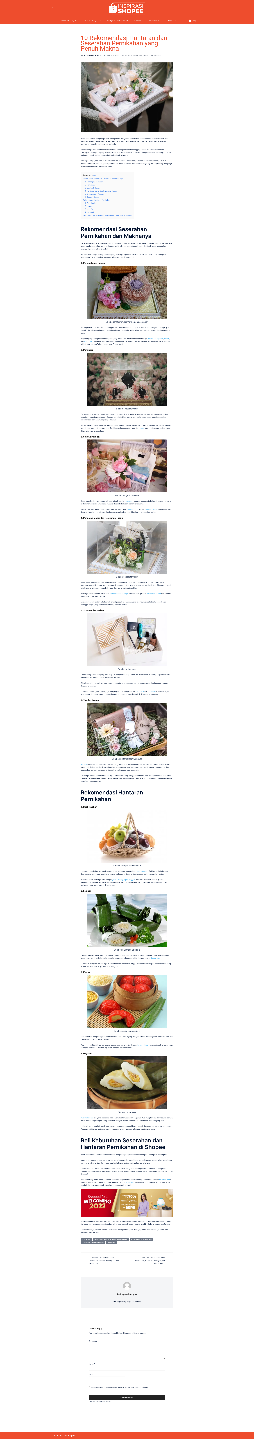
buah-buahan (142, 871)
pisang (120, 879)
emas (142, 428)
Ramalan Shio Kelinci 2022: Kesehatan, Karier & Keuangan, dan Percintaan (104, 1260)
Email (91, 1374)
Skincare (140, 691)
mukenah (152, 338)
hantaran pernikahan (141, 1239)
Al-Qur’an (88, 341)
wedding (111, 1243)
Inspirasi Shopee (92, 56)
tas (108, 775)
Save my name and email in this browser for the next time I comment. (119, 1387)
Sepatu (84, 764)
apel (126, 879)
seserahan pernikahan (93, 1243)
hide (94, 175)
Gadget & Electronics (116, 21)
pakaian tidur (132, 509)
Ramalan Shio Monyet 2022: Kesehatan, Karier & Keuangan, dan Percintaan (150, 1260)
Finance (137, 21)
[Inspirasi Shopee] (127, 8)
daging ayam (156, 958)
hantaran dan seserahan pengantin (111, 1239)
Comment (93, 1341)
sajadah (160, 338)
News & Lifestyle (90, 21)
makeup (151, 691)
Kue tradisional (87, 1118)
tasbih (166, 338)
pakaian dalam (151, 509)
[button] (53, 8)
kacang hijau (142, 1045)
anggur (132, 879)
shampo (125, 593)
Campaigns (152, 21)
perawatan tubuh (154, 593)
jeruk (114, 879)
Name (92, 1364)
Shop (193, 21)
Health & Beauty (67, 21)
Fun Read (137, 56)
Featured (127, 56)
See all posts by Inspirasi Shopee (127, 1301)
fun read (86, 1239)
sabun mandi (115, 593)
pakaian (129, 501)
